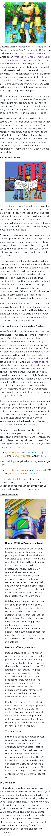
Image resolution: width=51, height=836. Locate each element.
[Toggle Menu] (46, 6)
